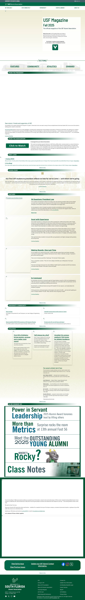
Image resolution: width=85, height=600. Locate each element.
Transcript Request (42, 589)
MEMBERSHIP (43, 7)
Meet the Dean (9, 311)
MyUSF (61, 589)
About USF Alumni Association (45, 587)
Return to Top (42, 167)
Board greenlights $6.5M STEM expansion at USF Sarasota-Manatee (21, 322)
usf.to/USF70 (25, 511)
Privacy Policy (63, 594)
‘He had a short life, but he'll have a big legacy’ (54, 322)
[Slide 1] (41, 156)
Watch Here (34, 212)
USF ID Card (41, 592)
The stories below (9, 129)
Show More (76, 160)
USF (39, 580)
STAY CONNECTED (26, 7)
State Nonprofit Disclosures (44, 594)
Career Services (63, 587)
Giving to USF (41, 582)
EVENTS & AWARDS (60, 7)
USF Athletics (63, 592)
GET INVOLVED (8, 7)
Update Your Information (66, 582)
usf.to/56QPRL (55, 210)
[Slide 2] (43, 156)
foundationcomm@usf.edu (39, 511)
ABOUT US (76, 7)
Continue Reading (9, 136)
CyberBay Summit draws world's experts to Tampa (55, 311)
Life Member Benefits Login (66, 585)
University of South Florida (12, 1)
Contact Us (62, 580)
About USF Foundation (43, 585)
